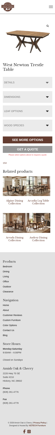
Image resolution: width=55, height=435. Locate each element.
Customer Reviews (12, 315)
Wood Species (14, 125)
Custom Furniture (12, 320)
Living (6, 276)
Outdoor (7, 286)
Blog (5, 335)
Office (6, 281)
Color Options (10, 325)
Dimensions (12, 97)
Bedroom (7, 266)
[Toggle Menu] (51, 7)
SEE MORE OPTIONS (27, 140)
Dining (6, 271)
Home (6, 305)
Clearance (8, 291)
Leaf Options (13, 111)
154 (5, 163)
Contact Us (8, 330)
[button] (47, 26)
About (6, 310)
